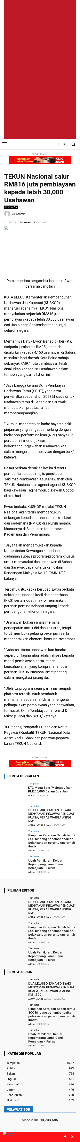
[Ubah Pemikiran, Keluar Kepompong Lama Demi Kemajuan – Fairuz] (15, 863)
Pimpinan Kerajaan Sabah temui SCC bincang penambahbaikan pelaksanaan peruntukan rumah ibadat (51, 840)
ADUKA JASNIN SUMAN (39, 825)
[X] (64, 144)
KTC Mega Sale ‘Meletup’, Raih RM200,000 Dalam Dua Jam (50, 789)
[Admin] (7, 214)
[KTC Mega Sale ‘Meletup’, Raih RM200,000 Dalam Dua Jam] (15, 790)
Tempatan (11, 207)
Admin (21, 213)
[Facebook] (58, 144)
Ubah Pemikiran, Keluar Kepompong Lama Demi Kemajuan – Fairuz (45, 864)
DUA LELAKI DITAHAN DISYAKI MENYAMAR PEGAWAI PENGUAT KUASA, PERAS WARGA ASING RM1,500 (51, 815)
